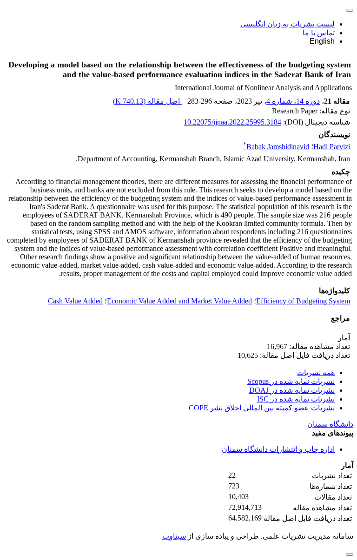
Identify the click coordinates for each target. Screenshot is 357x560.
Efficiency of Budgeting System (303, 301)
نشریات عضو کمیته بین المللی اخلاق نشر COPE (262, 408)
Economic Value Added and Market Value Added (179, 301)
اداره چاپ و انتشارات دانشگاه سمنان (278, 449)
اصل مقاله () (147, 101)
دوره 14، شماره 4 (293, 101)
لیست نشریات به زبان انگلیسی (287, 24)
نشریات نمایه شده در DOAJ (292, 390)
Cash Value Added (75, 301)
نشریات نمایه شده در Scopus (291, 381)
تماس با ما (319, 33)
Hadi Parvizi (331, 147)
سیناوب (174, 536)
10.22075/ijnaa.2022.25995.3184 (232, 122)
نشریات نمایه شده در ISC (296, 399)
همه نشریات (316, 372)
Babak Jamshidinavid (276, 147)
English (322, 41)
